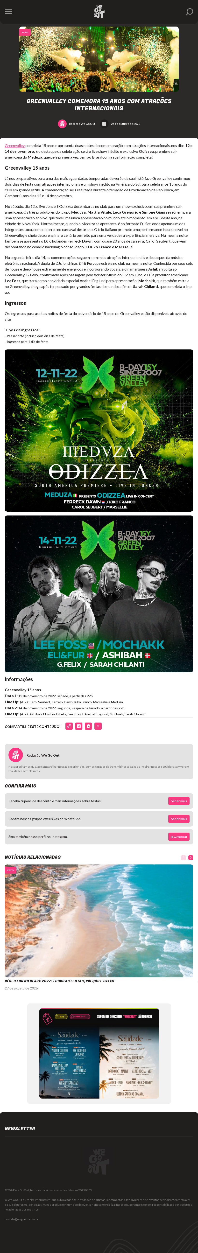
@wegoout (179, 837)
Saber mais (179, 801)
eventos (153, 1200)
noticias (71, 1200)
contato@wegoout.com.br (21, 1219)
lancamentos (114, 1200)
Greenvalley (15, 145)
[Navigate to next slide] (190, 857)
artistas (100, 1200)
